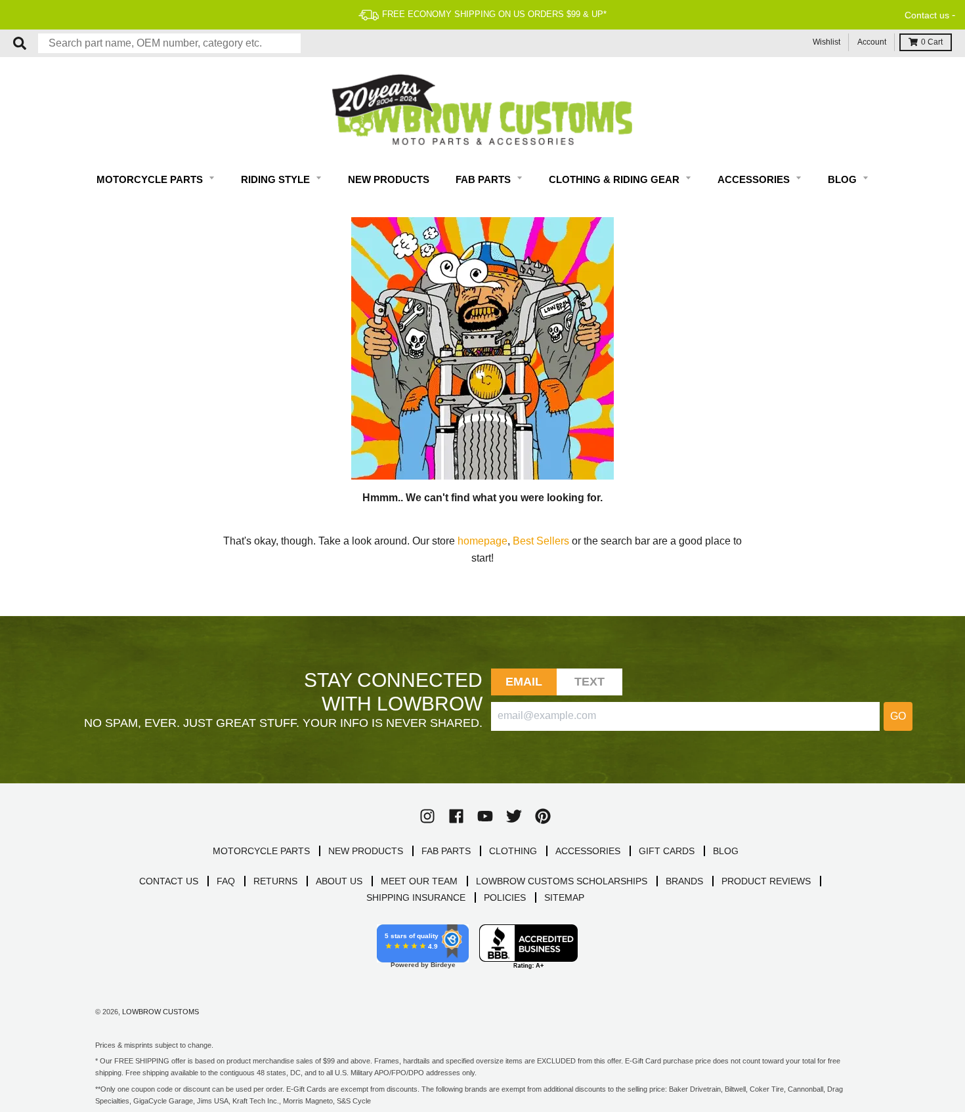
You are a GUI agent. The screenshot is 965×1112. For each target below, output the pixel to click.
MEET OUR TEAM (419, 881)
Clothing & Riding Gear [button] (615, 179)
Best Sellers (541, 540)
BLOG (726, 851)
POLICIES (505, 897)
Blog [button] (843, 179)
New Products (388, 179)
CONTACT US (168, 881)
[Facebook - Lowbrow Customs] (456, 816)
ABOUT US (339, 881)
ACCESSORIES (587, 851)
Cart (932, 42)
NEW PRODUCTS (365, 851)
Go (898, 716)
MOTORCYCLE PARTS (261, 851)
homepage (482, 540)
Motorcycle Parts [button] (150, 179)
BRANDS (684, 881)
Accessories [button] (755, 179)
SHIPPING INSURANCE (415, 897)
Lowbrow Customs (160, 1012)
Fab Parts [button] (484, 179)
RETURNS (275, 881)
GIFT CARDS (667, 851)
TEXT (589, 681)
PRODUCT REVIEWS (766, 881)
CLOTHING (513, 851)
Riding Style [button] (276, 179)
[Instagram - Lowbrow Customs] (427, 816)
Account (871, 42)
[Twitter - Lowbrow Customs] (514, 816)
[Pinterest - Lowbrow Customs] (543, 816)
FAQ (226, 881)
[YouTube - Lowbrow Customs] (485, 816)
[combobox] (169, 43)
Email (524, 681)
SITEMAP (564, 897)
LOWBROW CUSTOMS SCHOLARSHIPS (561, 881)
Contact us (927, 15)
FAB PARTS (446, 851)
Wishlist (826, 42)
